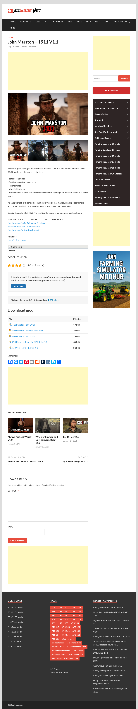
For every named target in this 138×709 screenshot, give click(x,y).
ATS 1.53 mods (15, 646)
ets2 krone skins (74, 643)
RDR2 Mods (53, 300)
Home (13, 22)
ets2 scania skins (59, 654)
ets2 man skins (58, 647)
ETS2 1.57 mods (15, 607)
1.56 (60, 623)
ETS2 (37, 22)
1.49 (79, 615)
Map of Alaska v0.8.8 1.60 (114, 670)
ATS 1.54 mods (15, 641)
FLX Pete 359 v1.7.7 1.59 (118, 636)
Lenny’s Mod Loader (17, 240)
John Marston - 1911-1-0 (23, 336)
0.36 (53, 607)
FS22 (79, 22)
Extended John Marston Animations (24, 226)
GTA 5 (107, 22)
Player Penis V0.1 (115, 675)
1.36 (60, 607)
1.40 (53, 611)
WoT (97, 22)
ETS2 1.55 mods (15, 617)
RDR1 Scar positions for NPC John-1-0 (29, 342)
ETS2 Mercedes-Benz (76, 647)
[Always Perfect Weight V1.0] (20, 433)
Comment (13, 491)
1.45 (53, 615)
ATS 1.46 (75, 623)
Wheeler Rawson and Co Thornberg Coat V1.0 (46, 439)
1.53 (73, 619)
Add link (18, 286)
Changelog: (16, 246)
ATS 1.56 (76, 635)
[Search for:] (111, 78)
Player (10, 37)
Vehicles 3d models (59, 672)
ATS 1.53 (76, 631)
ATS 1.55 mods (15, 636)
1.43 (73, 611)
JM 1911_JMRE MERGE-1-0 (24, 348)
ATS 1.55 (66, 635)
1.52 (66, 619)
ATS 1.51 (66, 631)
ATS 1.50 (55, 631)
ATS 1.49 (76, 627)
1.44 (79, 611)
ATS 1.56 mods (15, 631)
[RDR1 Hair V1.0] (75, 433)
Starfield (58, 22)
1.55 (53, 623)
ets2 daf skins (58, 643)
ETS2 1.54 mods (15, 622)
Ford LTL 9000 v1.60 (114, 607)
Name (10, 527)
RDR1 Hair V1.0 (71, 436)
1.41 (60, 611)
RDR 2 (12, 28)
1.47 (66, 615)
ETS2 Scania (78, 651)
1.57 (66, 623)
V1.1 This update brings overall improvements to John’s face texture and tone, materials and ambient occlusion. (47, 247)
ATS (47, 22)
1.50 (53, 619)
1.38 (73, 607)
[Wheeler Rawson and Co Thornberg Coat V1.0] (47, 433)
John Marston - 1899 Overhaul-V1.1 (28, 330)
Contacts (25, 22)
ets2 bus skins (68, 639)
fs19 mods (55, 669)
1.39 (79, 607)
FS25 (70, 22)
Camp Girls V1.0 (114, 665)
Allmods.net (17, 705)
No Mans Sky (120, 22)
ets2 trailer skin (76, 654)
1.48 (73, 615)
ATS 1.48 (66, 627)
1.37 (66, 607)
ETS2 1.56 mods (15, 612)
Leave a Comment (28, 47)
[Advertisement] (48, 71)
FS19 (88, 22)
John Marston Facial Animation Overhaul (26, 223)
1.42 (66, 611)
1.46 (60, 615)
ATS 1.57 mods (15, 626)
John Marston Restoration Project (23, 230)
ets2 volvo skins (71, 658)
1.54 (79, 619)
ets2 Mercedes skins (61, 651)
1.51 (60, 619)
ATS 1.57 (55, 639)
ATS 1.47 (55, 627)
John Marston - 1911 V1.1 (23, 324)
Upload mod (111, 90)
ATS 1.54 (55, 635)
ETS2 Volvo (56, 658)
